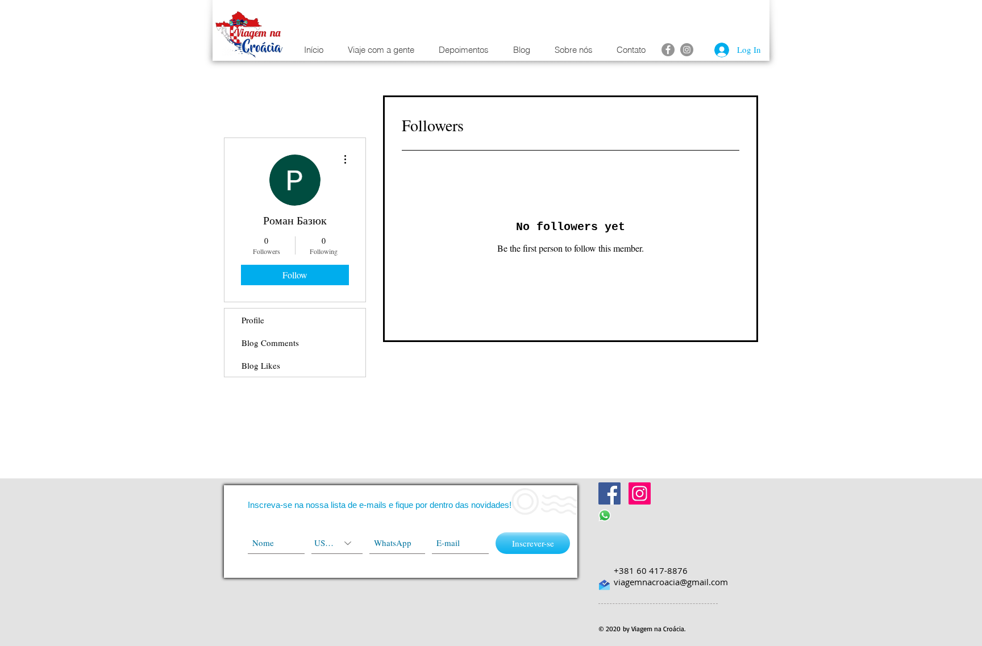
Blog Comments (270, 342)
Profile (253, 320)
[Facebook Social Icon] (609, 493)
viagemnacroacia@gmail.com (671, 581)
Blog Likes (261, 365)
